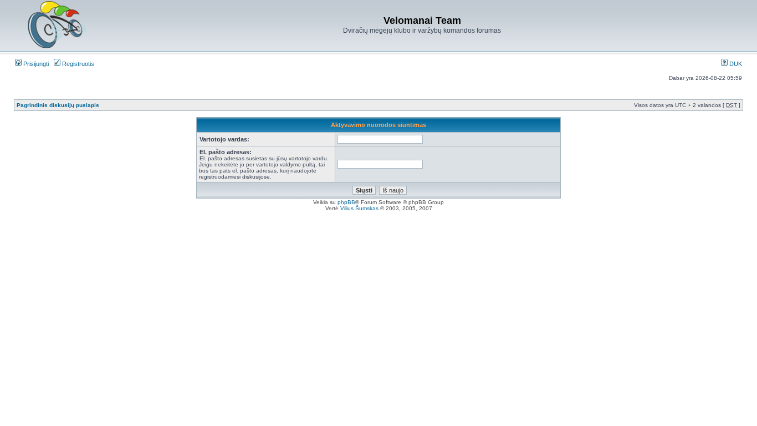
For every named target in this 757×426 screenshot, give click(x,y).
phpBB (346, 202)
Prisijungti (35, 63)
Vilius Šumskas (359, 208)
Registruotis (77, 63)
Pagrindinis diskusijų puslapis (58, 105)
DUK (735, 63)
